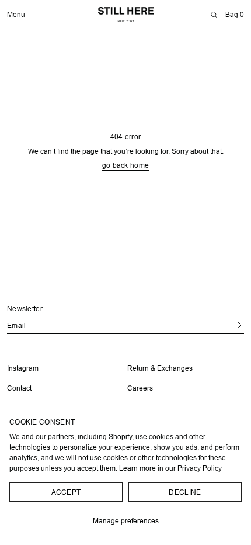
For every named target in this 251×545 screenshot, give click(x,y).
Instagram (23, 368)
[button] (213, 14)
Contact (19, 388)
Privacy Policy (199, 468)
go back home (121, 165)
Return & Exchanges (156, 368)
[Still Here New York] (126, 14)
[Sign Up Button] (226, 324)
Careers (136, 388)
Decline (185, 492)
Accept (66, 492)
